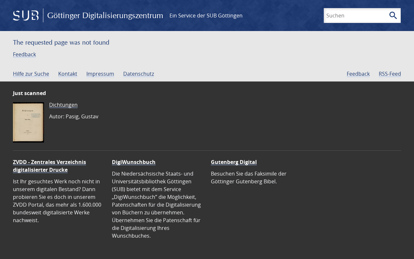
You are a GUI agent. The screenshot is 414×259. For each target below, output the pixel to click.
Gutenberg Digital (234, 162)
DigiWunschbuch (134, 162)
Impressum (100, 73)
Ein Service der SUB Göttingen (206, 15)
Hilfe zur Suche (31, 73)
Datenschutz (138, 73)
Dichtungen (63, 104)
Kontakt (67, 73)
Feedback (24, 54)
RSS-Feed (390, 73)
